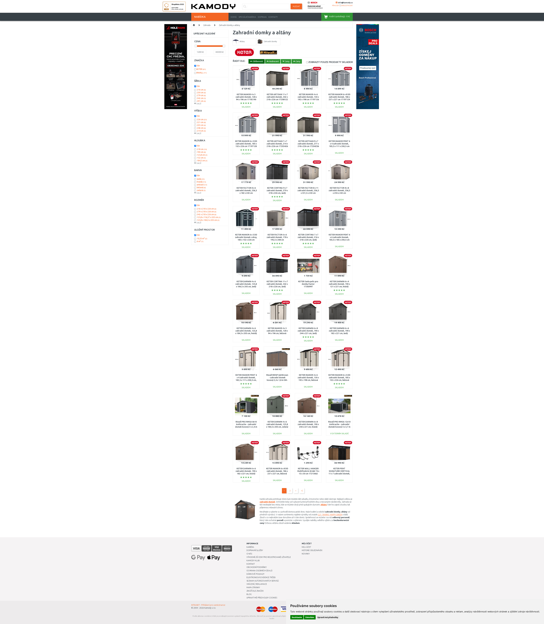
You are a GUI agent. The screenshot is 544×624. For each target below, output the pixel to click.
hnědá (201, 182)
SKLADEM (330, 62)
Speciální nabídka (247, 17)
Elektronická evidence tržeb (261, 577)
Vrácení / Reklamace (256, 584)
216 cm (201, 90)
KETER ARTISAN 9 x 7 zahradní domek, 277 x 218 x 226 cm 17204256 (308, 143)
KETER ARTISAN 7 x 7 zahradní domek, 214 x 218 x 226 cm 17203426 (277, 143)
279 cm (201, 95)
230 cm (201, 92)
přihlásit (335, 5)
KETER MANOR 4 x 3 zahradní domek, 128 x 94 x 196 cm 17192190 (246, 97)
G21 (319, 514)
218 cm (202, 149)
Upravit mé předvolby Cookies (261, 598)
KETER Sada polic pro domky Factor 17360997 (308, 284)
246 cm (201, 128)
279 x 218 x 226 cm (206, 211)
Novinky (306, 554)
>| (302, 491)
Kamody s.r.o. (210, 608)
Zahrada (206, 25)
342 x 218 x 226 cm (206, 214)
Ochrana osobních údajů (259, 570)
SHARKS (325, 514)
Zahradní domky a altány (229, 25)
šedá (201, 179)
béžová (201, 187)
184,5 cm (202, 160)
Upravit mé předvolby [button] (327, 617)
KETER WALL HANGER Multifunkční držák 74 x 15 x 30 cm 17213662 (308, 471)
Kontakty (273, 17)
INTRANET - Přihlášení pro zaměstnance (208, 605)
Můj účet (306, 547)
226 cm (202, 119)
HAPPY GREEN (336, 514)
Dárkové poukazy (255, 574)
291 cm (201, 101)
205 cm (201, 125)
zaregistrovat (347, 5)
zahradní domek (267, 502)
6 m (200, 241)
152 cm (201, 158)
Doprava (262, 17)
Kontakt (250, 564)
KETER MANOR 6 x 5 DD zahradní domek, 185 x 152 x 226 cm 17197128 (246, 143)
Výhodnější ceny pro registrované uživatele (268, 557)
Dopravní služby (254, 550)
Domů (234, 17)
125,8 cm (202, 155)
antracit (202, 185)
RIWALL (201, 73)
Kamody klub (253, 560)
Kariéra (250, 547)
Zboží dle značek (255, 591)
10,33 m (202, 238)
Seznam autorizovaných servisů (262, 581)
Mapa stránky (253, 587)
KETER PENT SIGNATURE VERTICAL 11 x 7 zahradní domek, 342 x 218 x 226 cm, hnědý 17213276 (339, 473)
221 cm (201, 122)
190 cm (201, 152)
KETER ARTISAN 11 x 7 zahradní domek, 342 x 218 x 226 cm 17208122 (277, 97)
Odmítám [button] (309, 617)
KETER (201, 69)
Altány (324, 505)
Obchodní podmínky (256, 567)
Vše (198, 65)
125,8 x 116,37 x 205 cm (209, 217)
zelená (201, 190)
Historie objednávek (312, 550)
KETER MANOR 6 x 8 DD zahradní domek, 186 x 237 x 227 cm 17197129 (339, 97)
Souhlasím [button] (297, 617)
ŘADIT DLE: (239, 61)
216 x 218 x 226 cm (206, 209)
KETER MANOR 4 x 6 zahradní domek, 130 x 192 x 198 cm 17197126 (308, 97)
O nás (249, 554)
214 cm (201, 131)
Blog (249, 594)
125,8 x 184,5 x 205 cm (208, 220)
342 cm (201, 98)
